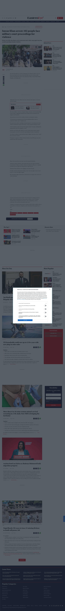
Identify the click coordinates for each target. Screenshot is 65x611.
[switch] (45, 305)
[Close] (50, 290)
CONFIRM (25, 320)
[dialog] (32, 305)
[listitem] (32, 303)
